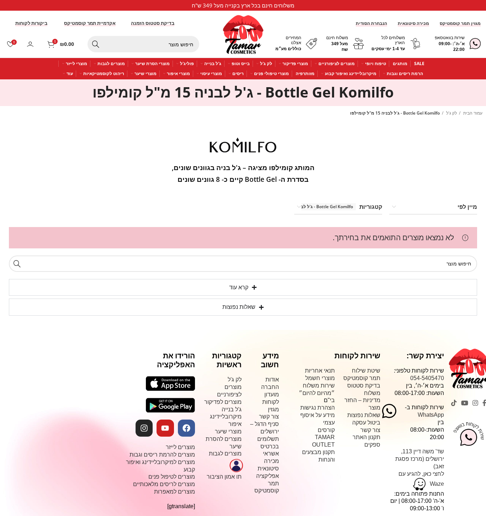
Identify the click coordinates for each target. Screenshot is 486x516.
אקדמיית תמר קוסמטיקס (90, 23)
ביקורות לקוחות (31, 23)
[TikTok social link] (454, 402)
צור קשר (370, 430)
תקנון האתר (366, 437)
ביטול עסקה (366, 423)
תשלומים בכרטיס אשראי (268, 446)
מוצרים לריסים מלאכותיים (164, 484)
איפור (235, 424)
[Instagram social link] (475, 402)
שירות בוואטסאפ (450, 37)
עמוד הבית (472, 113)
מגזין (273, 409)
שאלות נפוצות (363, 415)
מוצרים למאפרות (174, 492)
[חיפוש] (96, 44)
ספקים (372, 445)
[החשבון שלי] (30, 44)
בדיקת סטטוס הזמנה (152, 23)
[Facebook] (186, 428)
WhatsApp (431, 415)
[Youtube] (165, 428)
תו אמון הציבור (224, 477)
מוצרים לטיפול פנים (171, 477)
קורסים (326, 430)
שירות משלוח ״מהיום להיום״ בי (317, 393)
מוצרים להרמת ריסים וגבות (162, 455)
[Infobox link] (243, 5)
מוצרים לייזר (180, 447)
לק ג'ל (451, 113)
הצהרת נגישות (317, 408)
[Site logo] (243, 32)
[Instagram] (144, 428)
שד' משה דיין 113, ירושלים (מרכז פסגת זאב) (419, 458)
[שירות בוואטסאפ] (475, 43)
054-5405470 (427, 378)
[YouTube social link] (464, 402)
